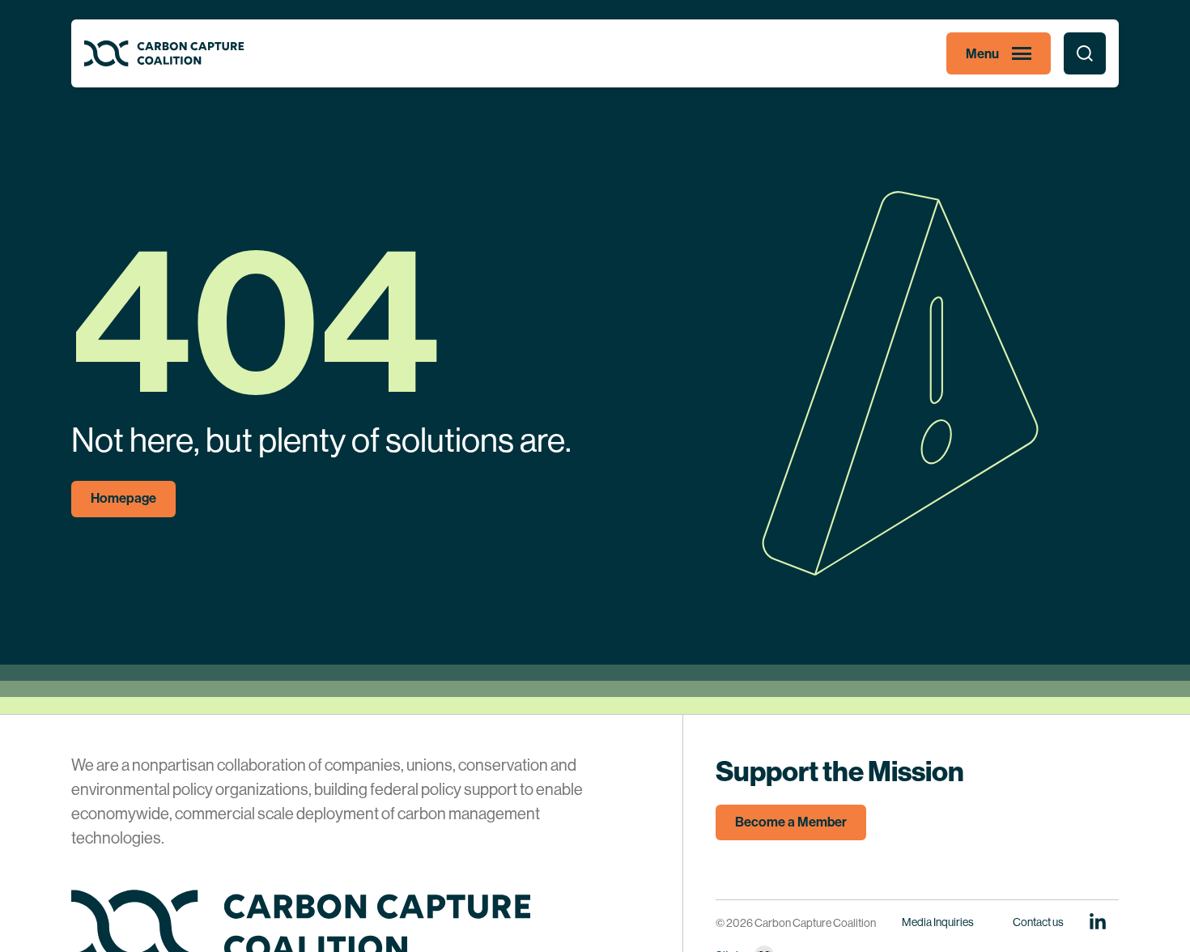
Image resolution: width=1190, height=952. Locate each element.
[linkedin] (1098, 921)
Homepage (123, 498)
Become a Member (791, 822)
